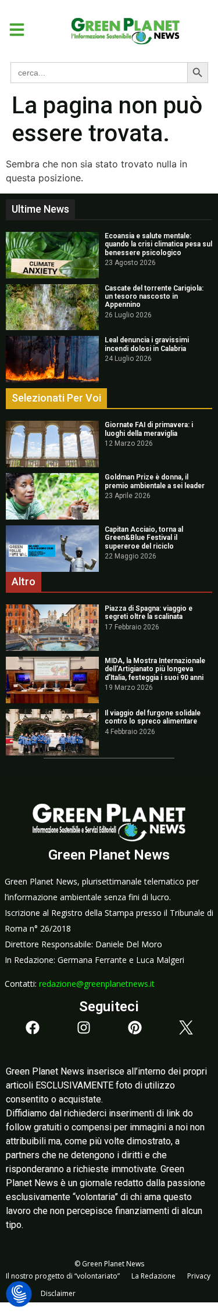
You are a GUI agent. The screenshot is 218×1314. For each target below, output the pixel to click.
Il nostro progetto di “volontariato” (63, 1276)
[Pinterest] (135, 1027)
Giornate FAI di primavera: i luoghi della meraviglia (149, 429)
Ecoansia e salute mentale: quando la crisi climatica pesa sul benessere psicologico (158, 244)
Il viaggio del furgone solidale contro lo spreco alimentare (153, 717)
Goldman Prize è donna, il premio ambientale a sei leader (155, 481)
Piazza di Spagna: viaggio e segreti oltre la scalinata (148, 612)
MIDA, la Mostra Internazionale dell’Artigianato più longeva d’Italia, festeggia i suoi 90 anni (155, 669)
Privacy (198, 1276)
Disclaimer (58, 1293)
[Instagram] (84, 1027)
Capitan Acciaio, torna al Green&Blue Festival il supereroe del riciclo (144, 537)
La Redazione (153, 1276)
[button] (12, 30)
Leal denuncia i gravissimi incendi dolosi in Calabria (147, 344)
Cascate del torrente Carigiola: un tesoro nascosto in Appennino (154, 296)
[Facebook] (33, 1027)
